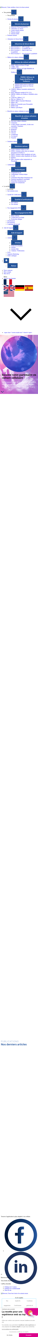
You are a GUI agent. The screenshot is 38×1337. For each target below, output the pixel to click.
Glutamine (14, 123)
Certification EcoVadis (17, 217)
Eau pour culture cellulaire (18, 121)
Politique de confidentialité (12, 1288)
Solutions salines (12, 141)
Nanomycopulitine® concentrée (20, 179)
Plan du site (8, 1290)
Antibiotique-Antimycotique (19, 174)
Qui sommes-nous (12, 191)
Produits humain (12, 35)
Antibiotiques (11, 164)
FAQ (8, 252)
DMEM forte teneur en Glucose (24, 86)
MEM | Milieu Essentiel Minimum (21, 101)
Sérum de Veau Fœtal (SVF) (19, 27)
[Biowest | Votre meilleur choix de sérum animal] (14, 7)
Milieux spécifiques (16, 107)
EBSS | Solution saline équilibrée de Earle (23, 154)
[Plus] (6, 260)
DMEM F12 (18, 87)
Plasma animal (15, 32)
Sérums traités (15, 33)
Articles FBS (15, 249)
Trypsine (13, 138)
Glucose (13, 133)
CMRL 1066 (15, 67)
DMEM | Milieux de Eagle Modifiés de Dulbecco (27, 79)
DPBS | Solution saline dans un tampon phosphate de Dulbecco (22, 151)
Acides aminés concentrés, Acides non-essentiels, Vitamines (22, 125)
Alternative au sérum (17, 28)
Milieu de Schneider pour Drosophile (22, 104)
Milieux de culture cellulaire (15, 57)
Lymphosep (14, 134)
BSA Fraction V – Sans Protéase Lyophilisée (24, 53)
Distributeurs (11, 221)
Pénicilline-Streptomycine (18, 181)
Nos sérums (14, 204)
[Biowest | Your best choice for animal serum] (14, 1293)
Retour (13, 266)
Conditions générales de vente (29, 1305)
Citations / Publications (17, 251)
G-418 (13, 176)
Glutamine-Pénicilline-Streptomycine (22, 177)
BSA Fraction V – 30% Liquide (20, 47)
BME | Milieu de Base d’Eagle (20, 65)
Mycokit (13, 131)
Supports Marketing (13, 254)
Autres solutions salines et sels (20, 149)
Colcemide (14, 128)
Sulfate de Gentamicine (18, 182)
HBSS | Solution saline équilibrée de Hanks (23, 156)
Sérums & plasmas (12, 19)
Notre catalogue (12, 255)
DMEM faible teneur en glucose (24, 84)
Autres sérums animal (17, 30)
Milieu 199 (14, 102)
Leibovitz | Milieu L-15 (18, 97)
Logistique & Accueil (13, 224)
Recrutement (11, 222)
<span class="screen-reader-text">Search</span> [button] (18, 332)
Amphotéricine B (16, 172)
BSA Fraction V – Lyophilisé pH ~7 (21, 48)
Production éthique (16, 219)
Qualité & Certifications (14, 194)
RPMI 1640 (14, 106)
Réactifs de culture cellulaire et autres (18, 111)
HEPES (13, 157)
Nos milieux (14, 202)
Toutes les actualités (17, 246)
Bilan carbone (15, 216)
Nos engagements (7, 1303)
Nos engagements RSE (14, 208)
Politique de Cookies (11, 1287)
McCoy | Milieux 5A (17, 99)
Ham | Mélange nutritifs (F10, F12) (21, 92)
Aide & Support (8, 228)
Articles (9, 238)
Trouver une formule (10, 278)
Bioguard (14, 129)
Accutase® (14, 136)
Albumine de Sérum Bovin (15, 39)
